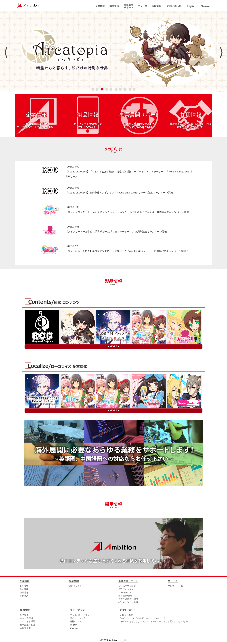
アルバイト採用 (27, 621)
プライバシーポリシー (81, 615)
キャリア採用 (26, 618)
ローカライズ (124, 592)
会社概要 (24, 586)
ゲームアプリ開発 (127, 586)
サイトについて (77, 618)
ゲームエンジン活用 (128, 602)
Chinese (74, 628)
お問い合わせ (126, 615)
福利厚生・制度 (27, 624)
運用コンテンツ (76, 586)
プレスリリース (175, 586)
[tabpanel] (113, 52)
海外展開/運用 (125, 596)
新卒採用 (24, 615)
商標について (76, 621)
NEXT (221, 52)
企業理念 (24, 592)
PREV (6, 52)
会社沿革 (24, 589)
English (73, 624)
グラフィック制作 (127, 589)
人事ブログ (25, 628)
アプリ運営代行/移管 (128, 599)
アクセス (24, 596)
